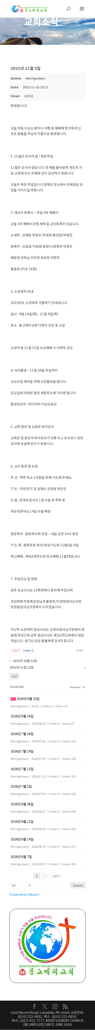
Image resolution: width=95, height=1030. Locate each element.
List (14, 676)
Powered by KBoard (24, 894)
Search (78, 885)
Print (80, 650)
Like (16, 650)
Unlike (28, 650)
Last (56, 876)
